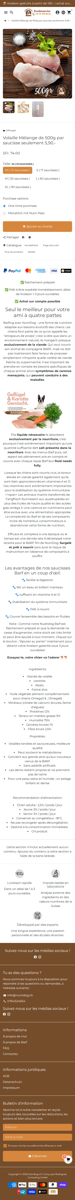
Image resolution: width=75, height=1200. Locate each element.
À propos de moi (15, 1036)
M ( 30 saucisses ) (17, 178)
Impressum (11, 1087)
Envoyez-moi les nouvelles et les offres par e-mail (35, 1145)
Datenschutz (12, 1082)
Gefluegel (9, 130)
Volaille (31, 251)
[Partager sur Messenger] (29, 237)
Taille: (18, 164)
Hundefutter (31, 245)
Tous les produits (14, 251)
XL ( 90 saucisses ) (18, 187)
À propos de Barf (15, 1042)
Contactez (10, 1054)
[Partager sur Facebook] (23, 237)
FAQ (6, 1048)
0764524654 (14, 1001)
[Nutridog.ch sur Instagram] (39, 957)
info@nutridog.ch (18, 995)
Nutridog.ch (35, 1174)
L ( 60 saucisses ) (48, 178)
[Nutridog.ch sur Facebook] (35, 957)
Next (68, 63)
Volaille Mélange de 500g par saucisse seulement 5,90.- (41, 20)
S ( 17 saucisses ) (47, 170)
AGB (6, 1076)
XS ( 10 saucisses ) (17, 170)
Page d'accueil (51, 245)
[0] (68, 1160)
